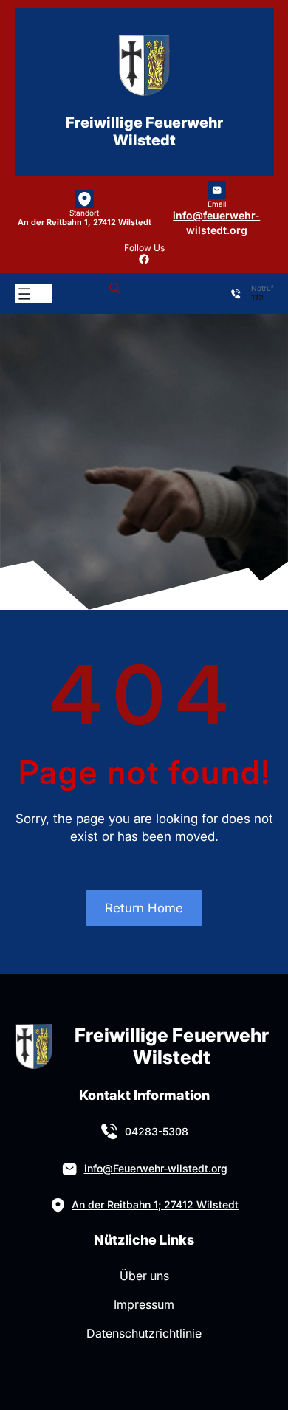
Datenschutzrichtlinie (144, 1333)
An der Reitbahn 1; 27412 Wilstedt (155, 1204)
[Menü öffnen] (24, 293)
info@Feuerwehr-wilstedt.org (155, 1168)
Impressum (144, 1304)
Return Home (144, 908)
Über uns (144, 1275)
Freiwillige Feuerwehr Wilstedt (144, 131)
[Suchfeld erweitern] (114, 293)
